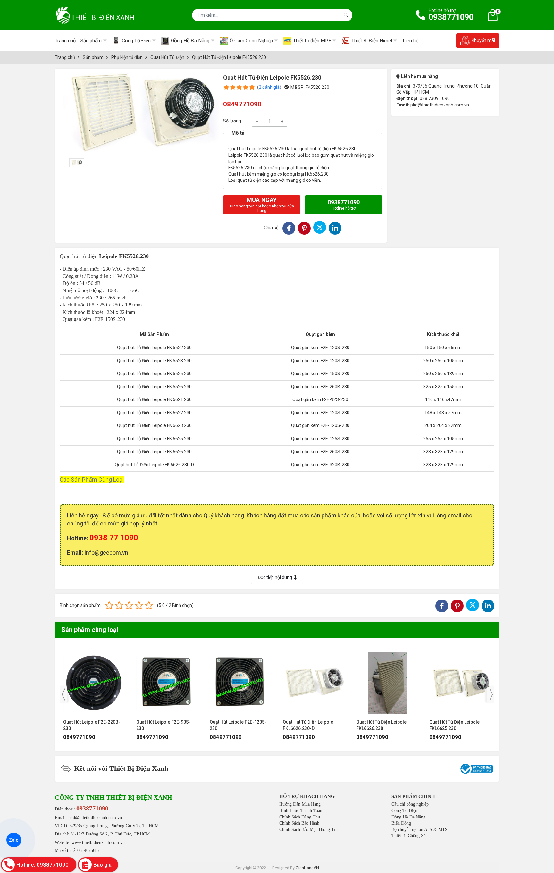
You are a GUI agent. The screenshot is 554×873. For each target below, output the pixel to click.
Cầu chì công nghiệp (410, 804)
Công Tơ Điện (404, 810)
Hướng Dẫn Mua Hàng (300, 804)
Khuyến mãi (483, 40)
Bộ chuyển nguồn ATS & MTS (419, 829)
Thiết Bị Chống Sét (409, 835)
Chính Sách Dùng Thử (299, 817)
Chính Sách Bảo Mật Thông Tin (308, 829)
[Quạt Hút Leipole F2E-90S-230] (94, 680)
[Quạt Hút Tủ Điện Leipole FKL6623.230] (460, 680)
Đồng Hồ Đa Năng (408, 817)
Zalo (14, 840)
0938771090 (451, 17)
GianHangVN (307, 867)
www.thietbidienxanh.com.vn (98, 842)
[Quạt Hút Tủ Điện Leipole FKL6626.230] (314, 680)
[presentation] (63, 694)
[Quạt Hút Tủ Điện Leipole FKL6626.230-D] (240, 680)
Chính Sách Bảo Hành (299, 823)
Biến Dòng (401, 823)
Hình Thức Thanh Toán (300, 810)
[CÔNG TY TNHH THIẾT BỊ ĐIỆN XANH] (95, 15)
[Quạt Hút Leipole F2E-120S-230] (167, 680)
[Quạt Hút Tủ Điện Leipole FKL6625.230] (387, 680)
